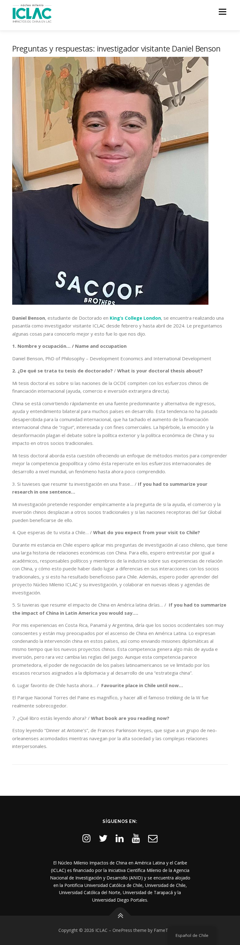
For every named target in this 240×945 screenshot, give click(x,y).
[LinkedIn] (120, 838)
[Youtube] (136, 838)
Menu (222, 11)
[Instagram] (86, 838)
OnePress (122, 930)
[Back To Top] (120, 916)
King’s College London (135, 318)
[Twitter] (103, 838)
